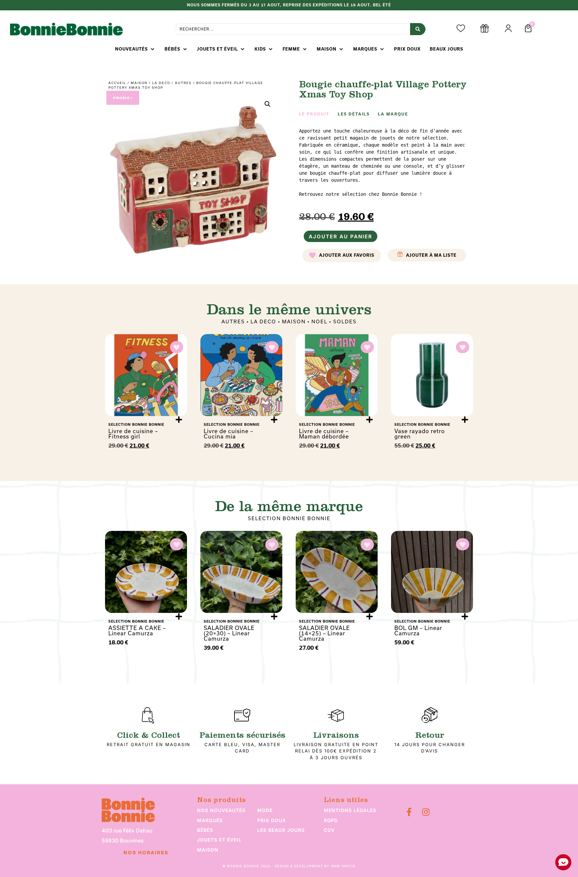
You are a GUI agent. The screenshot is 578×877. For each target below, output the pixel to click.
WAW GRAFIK (343, 866)
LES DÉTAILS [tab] (354, 114)
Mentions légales (350, 810)
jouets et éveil (219, 840)
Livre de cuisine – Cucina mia (228, 434)
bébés (205, 830)
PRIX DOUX (271, 820)
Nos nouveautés (221, 810)
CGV (329, 830)
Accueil (117, 83)
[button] (135, 49)
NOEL (319, 321)
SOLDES (345, 321)
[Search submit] (417, 29)
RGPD (331, 820)
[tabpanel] (384, 163)
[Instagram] (425, 812)
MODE (265, 810)
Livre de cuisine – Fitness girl (133, 434)
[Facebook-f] (409, 812)
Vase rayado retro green (419, 434)
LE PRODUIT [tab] (314, 114)
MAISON (139, 83)
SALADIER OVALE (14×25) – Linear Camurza (324, 633)
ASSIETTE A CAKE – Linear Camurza (137, 630)
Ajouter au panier (340, 236)
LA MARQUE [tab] (393, 114)
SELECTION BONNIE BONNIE (289, 518)
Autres (183, 83)
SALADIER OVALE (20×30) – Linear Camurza (229, 633)
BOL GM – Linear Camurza (418, 630)
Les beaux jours (281, 830)
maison (207, 850)
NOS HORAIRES (146, 853)
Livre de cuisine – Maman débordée (324, 434)
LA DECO (161, 83)
